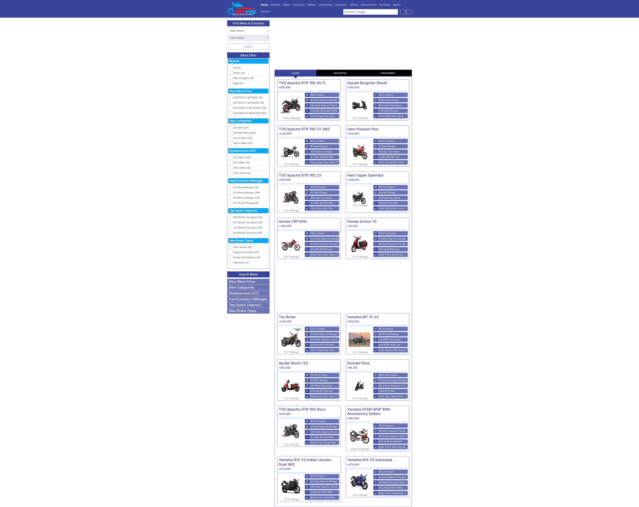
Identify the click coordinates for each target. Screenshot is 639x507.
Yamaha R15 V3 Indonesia (369, 460)
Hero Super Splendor (365, 175)
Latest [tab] (295, 73)
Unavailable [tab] (387, 73)
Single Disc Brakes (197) (246, 252)
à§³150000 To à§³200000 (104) (250, 113)
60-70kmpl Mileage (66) (246, 203)
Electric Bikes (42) (242, 143)
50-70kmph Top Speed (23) (247, 222)
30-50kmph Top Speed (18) (247, 217)
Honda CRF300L (293, 221)
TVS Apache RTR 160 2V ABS (304, 129)
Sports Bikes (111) (243, 138)
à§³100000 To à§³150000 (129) (250, 108)
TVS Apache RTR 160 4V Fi (302, 83)
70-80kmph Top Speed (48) (247, 227)
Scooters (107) (241, 127)
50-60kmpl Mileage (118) (246, 197)
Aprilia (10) (239, 73)
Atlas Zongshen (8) (243, 78)
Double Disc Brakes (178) (246, 257)
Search (248, 46)
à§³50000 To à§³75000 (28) (248, 97)
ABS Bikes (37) (241, 262)
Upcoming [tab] (339, 73)
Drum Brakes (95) (242, 247)
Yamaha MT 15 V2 (363, 317)
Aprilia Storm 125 (293, 363)
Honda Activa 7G (362, 221)
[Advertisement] (343, 43)
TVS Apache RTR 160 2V (300, 175)
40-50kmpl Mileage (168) (246, 192)
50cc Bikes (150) (242, 157)
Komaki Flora (358, 363)
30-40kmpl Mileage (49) (246, 187)
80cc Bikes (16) (241, 162)
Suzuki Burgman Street (367, 83)
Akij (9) (237, 67)
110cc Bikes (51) (242, 173)
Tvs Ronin (287, 317)
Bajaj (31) (238, 83)
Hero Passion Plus (363, 129)
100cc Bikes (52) (242, 167)
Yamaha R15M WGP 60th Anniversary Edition (369, 411)
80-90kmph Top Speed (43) (247, 232)
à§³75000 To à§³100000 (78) (248, 102)
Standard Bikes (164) (244, 132)
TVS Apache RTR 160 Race (302, 409)
